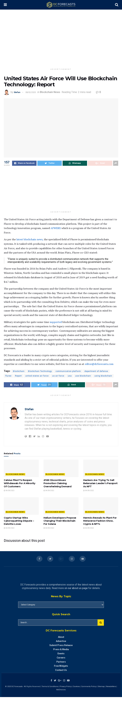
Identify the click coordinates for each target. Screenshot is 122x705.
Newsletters (111, 686)
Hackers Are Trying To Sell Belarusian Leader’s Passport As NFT (100, 483)
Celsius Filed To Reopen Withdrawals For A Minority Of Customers (19, 483)
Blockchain (18, 371)
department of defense (96, 371)
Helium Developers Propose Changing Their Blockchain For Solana (60, 520)
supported (55, 322)
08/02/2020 (30, 92)
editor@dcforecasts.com (99, 364)
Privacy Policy (65, 686)
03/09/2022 (9, 528)
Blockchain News (50, 92)
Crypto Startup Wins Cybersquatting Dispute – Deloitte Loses (19, 520)
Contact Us (61, 670)
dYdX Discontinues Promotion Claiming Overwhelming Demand (57, 483)
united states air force (37, 376)
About (61, 637)
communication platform (68, 371)
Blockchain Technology (40, 371)
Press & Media (61, 649)
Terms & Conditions (50, 686)
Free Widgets (61, 666)
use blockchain (83, 376)
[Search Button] (101, 622)
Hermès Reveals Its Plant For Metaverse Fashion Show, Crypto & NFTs (100, 520)
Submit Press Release (61, 645)
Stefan (17, 92)
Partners (61, 662)
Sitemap (101, 686)
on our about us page (76, 588)
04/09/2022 (9, 490)
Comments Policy (88, 686)
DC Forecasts (17, 686)
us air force (58, 376)
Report (18, 376)
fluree (8, 376)
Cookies (76, 686)
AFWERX (55, 228)
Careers (61, 657)
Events (61, 653)
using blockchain (103, 376)
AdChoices (61, 690)
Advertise (61, 641)
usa (70, 376)
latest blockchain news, (29, 239)
